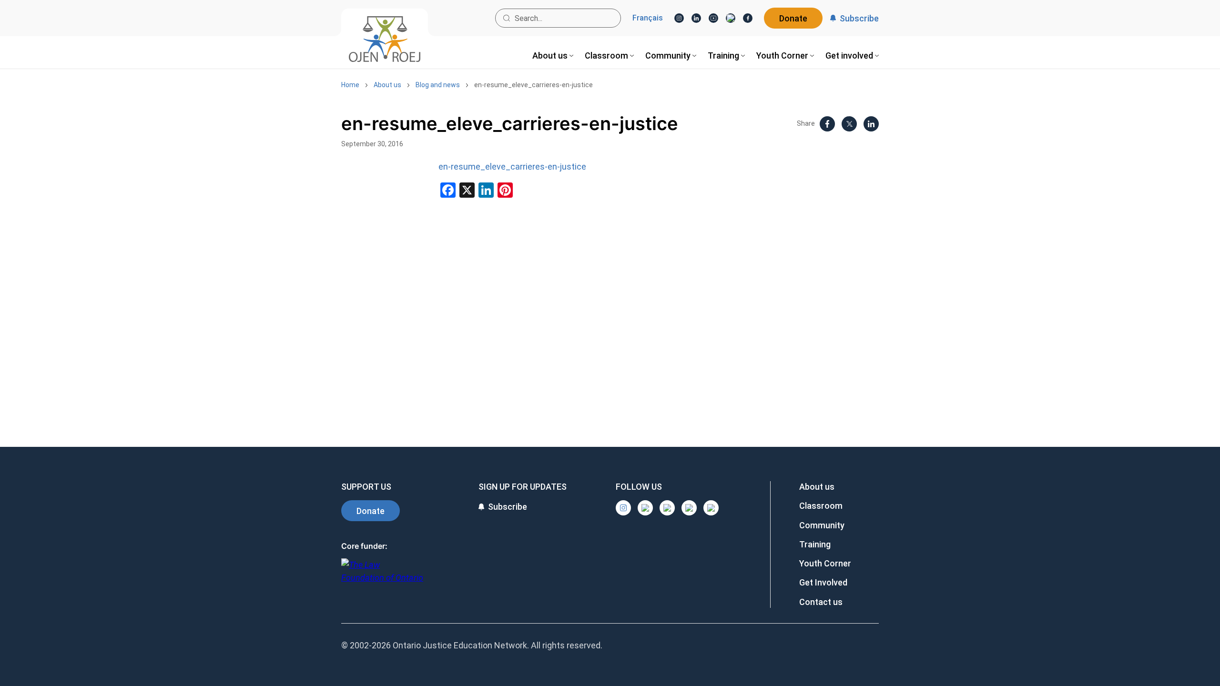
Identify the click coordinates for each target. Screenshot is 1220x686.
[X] (730, 18)
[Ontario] (382, 576)
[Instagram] (679, 18)
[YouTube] (713, 18)
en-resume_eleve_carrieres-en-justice (533, 85)
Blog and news (438, 85)
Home (350, 85)
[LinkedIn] (696, 18)
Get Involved (823, 582)
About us (387, 85)
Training (815, 544)
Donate (793, 18)
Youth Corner (825, 563)
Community (821, 525)
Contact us (821, 602)
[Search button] (506, 18)
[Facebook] (747, 18)
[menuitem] (552, 55)
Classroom (821, 506)
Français (647, 18)
